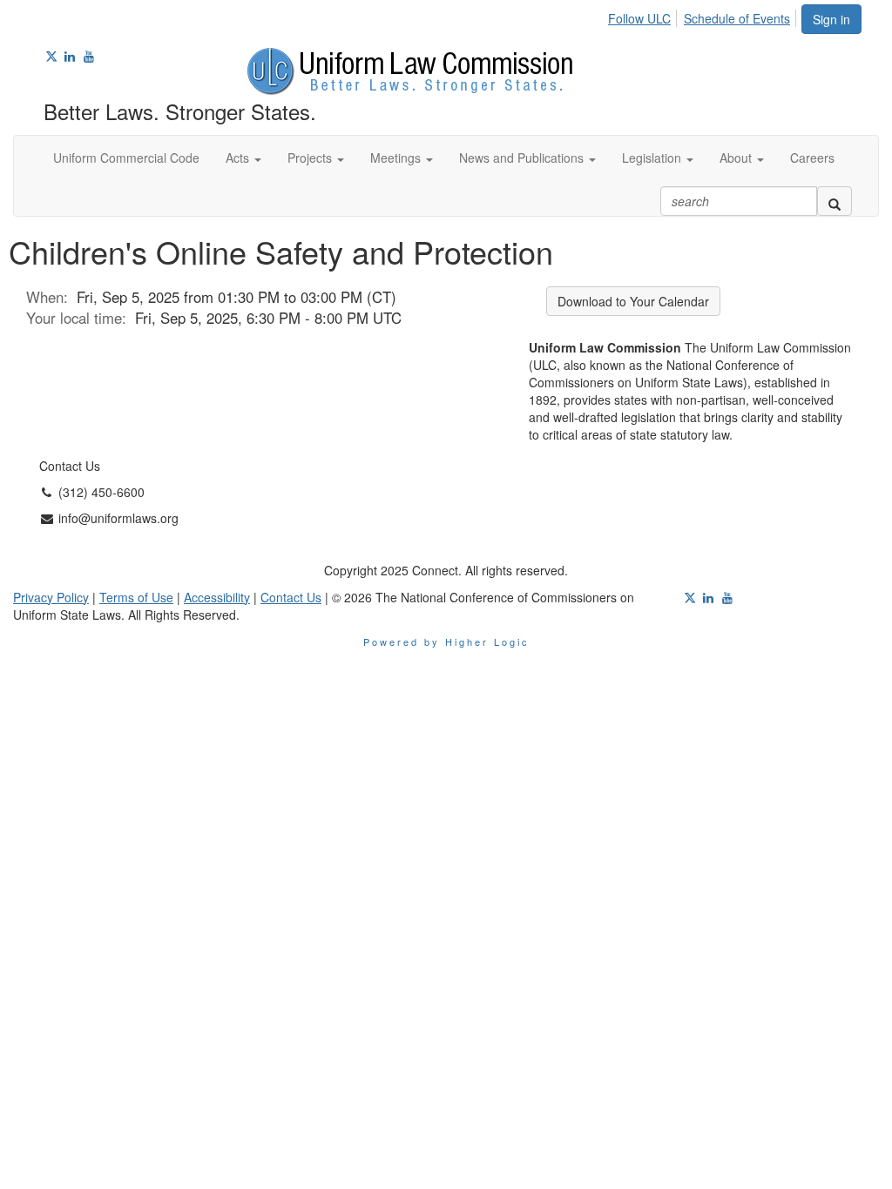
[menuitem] (644, 15)
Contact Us (290, 597)
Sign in (831, 19)
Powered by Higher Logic (446, 641)
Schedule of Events (737, 18)
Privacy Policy (51, 597)
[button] (243, 157)
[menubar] (703, 15)
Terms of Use (136, 597)
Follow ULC (639, 18)
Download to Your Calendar (633, 301)
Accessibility (217, 597)
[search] (834, 201)
